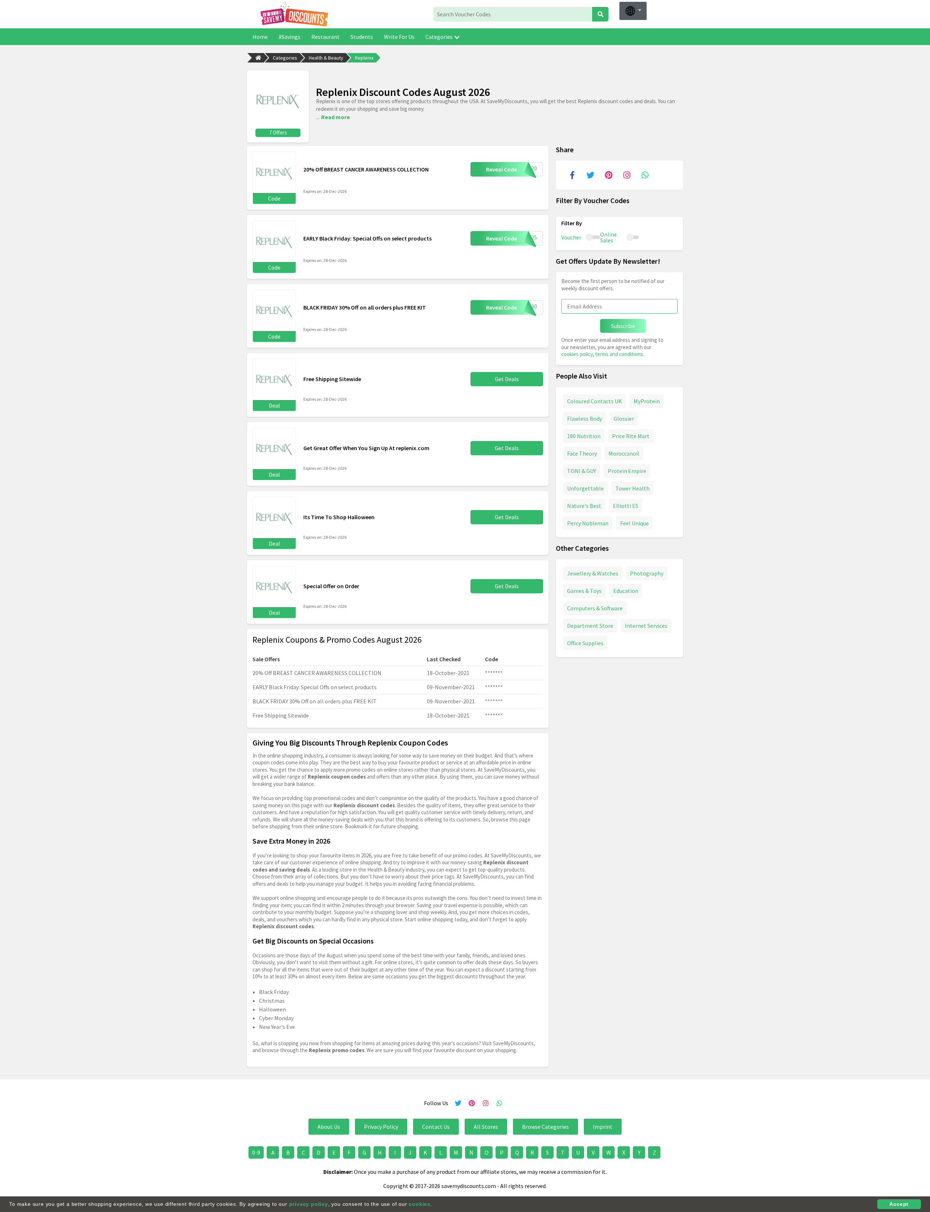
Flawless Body (584, 418)
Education (625, 590)
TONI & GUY (581, 470)
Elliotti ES (625, 505)
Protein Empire (627, 470)
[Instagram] (626, 175)
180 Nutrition (584, 435)
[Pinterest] (608, 175)
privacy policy (308, 1204)
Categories (439, 36)
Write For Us (399, 36)
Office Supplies (585, 642)
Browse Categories (545, 1126)
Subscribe (623, 326)
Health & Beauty (326, 57)
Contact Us (436, 1126)
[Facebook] (572, 175)
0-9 (256, 1152)
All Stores (486, 1126)
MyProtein (647, 400)
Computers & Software (595, 607)
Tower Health (632, 488)
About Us (329, 1126)
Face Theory (582, 453)
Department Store (590, 625)
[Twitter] (590, 175)
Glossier (624, 418)
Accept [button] (899, 1204)
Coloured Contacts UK (594, 400)
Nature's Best (584, 505)
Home (260, 36)
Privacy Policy (381, 1126)
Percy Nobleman (587, 522)
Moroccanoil (623, 453)
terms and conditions (619, 354)
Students (362, 36)
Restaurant (325, 36)
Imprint (602, 1126)
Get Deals (507, 379)
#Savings (289, 36)
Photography (646, 573)
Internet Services (646, 625)
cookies (419, 1204)
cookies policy (577, 354)
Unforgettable (585, 488)
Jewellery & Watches (592, 573)
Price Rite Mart (631, 435)
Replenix (364, 57)
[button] (633, 11)
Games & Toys (584, 590)
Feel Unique (634, 522)
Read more (335, 117)
